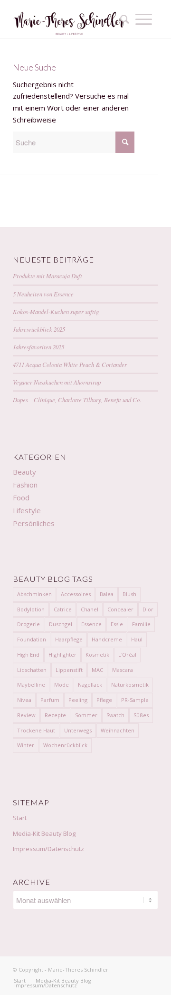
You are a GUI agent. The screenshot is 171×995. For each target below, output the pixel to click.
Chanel (89, 609)
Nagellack (90, 684)
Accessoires (76, 594)
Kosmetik (97, 654)
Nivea (24, 699)
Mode (61, 684)
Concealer (120, 609)
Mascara (122, 669)
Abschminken (34, 594)
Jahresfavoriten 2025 (38, 347)
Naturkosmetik (130, 684)
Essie (117, 624)
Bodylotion (31, 609)
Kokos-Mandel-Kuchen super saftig (56, 311)
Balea (107, 594)
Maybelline (31, 684)
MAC (97, 669)
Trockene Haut (36, 730)
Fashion (25, 484)
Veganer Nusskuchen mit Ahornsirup (57, 382)
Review (26, 715)
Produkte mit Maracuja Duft (47, 276)
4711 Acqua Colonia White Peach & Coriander (70, 364)
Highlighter (62, 654)
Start (20, 817)
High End (28, 654)
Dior (147, 609)
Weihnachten (117, 730)
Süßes (141, 715)
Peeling (77, 699)
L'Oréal (127, 654)
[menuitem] (121, 19)
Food (21, 497)
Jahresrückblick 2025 (39, 329)
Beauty (24, 472)
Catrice (63, 609)
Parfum (49, 699)
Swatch (115, 715)
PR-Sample (135, 699)
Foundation (31, 639)
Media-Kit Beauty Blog (44, 833)
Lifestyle (27, 510)
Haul (136, 639)
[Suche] (121, 19)
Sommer (86, 715)
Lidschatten (32, 669)
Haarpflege (69, 639)
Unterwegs (78, 730)
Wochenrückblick (65, 745)
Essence (91, 624)
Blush (129, 594)
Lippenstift (69, 669)
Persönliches (34, 523)
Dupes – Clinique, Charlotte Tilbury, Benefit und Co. (77, 400)
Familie (141, 624)
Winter (25, 745)
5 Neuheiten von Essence (43, 294)
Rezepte (55, 715)
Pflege (104, 699)
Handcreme (107, 639)
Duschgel (60, 624)
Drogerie (28, 624)
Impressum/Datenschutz (48, 848)
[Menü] (143, 19)
